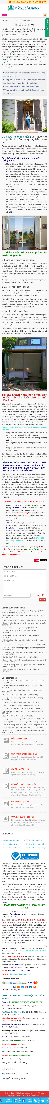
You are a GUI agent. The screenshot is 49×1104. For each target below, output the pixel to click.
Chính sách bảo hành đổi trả (36, 844)
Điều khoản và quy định (11, 840)
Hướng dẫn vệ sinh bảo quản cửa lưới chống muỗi (22, 86)
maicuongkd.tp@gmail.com (17, 1073)
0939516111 (11, 1069)
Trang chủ (5, 20)
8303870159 (22, 1048)
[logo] (24, 8)
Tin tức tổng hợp (28, 20)
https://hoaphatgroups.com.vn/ (20, 974)
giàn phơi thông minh (36, 474)
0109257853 (22, 1044)
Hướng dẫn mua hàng (11, 844)
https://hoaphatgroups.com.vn (20, 1059)
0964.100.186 (27, 1037)
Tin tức (15, 20)
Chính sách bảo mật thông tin (36, 848)
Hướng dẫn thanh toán (11, 848)
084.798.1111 (15, 1037)
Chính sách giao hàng (34, 840)
